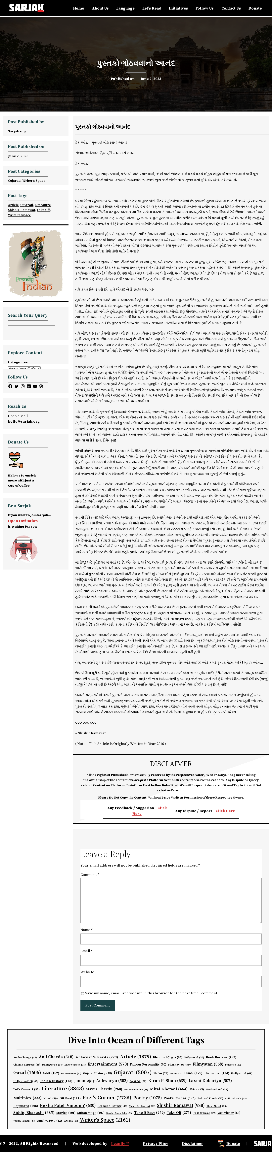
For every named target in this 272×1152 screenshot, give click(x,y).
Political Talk (236, 1098)
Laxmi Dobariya (210, 1080)
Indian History (56, 1081)
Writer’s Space (33, 180)
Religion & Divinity (112, 1106)
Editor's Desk (75, 1064)
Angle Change (25, 1057)
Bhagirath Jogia (167, 1057)
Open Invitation (23, 521)
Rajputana (25, 1106)
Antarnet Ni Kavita (96, 1057)
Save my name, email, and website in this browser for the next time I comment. (151, 993)
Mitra (197, 1089)
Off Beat (70, 1098)
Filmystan (208, 1064)
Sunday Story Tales (119, 1113)
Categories (18, 362)
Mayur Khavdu (104, 1089)
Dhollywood (52, 1064)
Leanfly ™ (120, 1143)
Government (71, 1073)
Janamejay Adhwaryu (101, 1080)
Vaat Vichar (228, 1113)
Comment (89, 874)
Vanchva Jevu (49, 1121)
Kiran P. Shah (167, 1080)
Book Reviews (221, 1057)
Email (86, 950)
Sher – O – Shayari (142, 1106)
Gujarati (14, 180)
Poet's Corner (106, 1097)
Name (86, 929)
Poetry (147, 1097)
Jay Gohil (138, 1081)
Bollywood (194, 1057)
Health (176, 1073)
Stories (65, 1113)
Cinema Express (26, 1064)
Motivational (217, 1089)
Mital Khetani (169, 1089)
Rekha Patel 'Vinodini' (68, 1105)
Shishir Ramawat (21, 210)
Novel (50, 1098)
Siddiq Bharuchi (34, 1112)
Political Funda (210, 1098)
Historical (216, 1073)
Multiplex (27, 1098)
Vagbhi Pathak (24, 1120)
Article (13, 205)
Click (221, 810)
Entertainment (108, 1064)
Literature (43, 205)
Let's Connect (26, 1089)
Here (230, 810)
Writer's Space (105, 1119)
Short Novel (216, 1106)
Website (87, 972)
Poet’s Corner (180, 1098)
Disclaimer (192, 1143)
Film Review (179, 1065)
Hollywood (241, 1073)
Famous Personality (148, 1064)
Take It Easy (149, 1112)
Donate (233, 1143)
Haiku (161, 1073)
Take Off (43, 210)
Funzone (233, 1064)
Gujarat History (97, 1073)
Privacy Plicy (155, 1143)
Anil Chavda (56, 1057)
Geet (51, 1073)
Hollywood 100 (25, 1081)
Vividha (71, 1120)
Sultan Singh (91, 1113)
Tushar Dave (204, 1113)
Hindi (193, 1073)
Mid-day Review (136, 1089)
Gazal (27, 1072)
